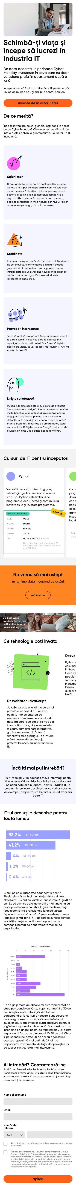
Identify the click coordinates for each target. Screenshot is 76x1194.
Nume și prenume (15, 1094)
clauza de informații (29, 1143)
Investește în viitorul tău (38, 103)
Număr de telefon (10, 1127)
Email (7, 1110)
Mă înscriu (38, 595)
